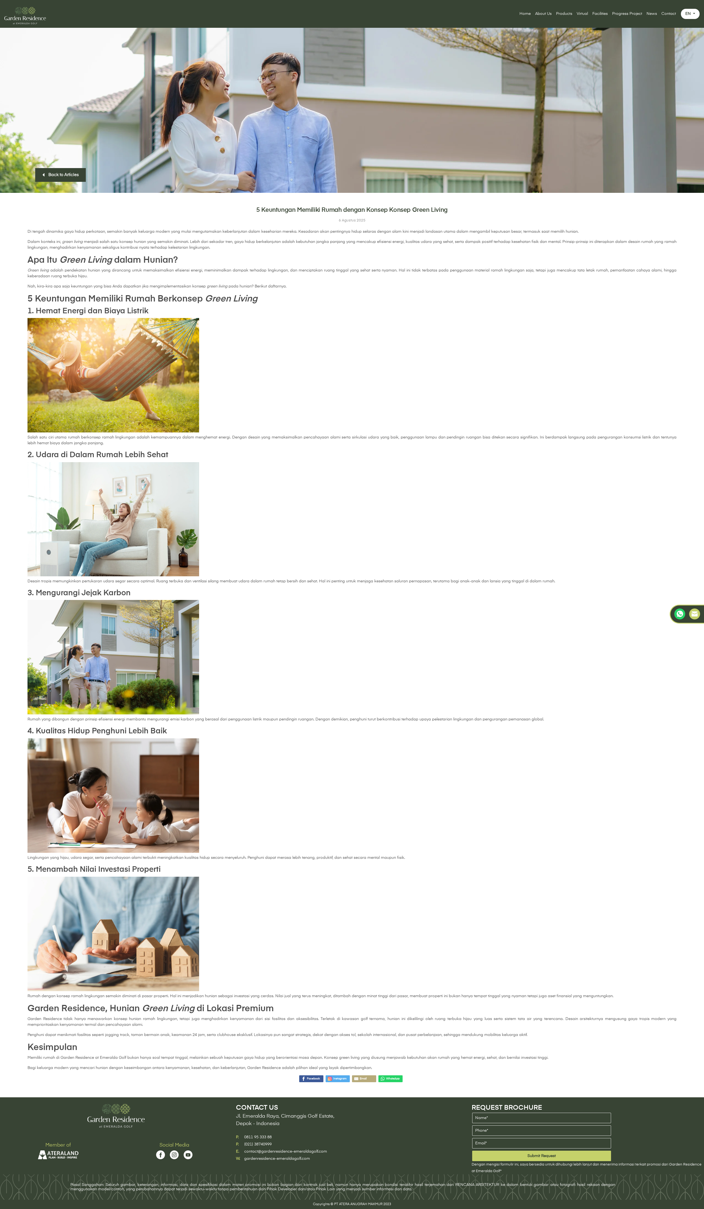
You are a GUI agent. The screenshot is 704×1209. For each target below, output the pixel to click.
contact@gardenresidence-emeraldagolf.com (285, 1151)
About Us (543, 14)
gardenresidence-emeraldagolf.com (277, 1159)
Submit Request (541, 1156)
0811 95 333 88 (258, 1137)
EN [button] (688, 14)
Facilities (600, 14)
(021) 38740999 (258, 1144)
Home (525, 14)
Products (564, 14)
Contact (668, 14)
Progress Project (627, 14)
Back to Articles (62, 175)
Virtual (582, 14)
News (652, 14)
